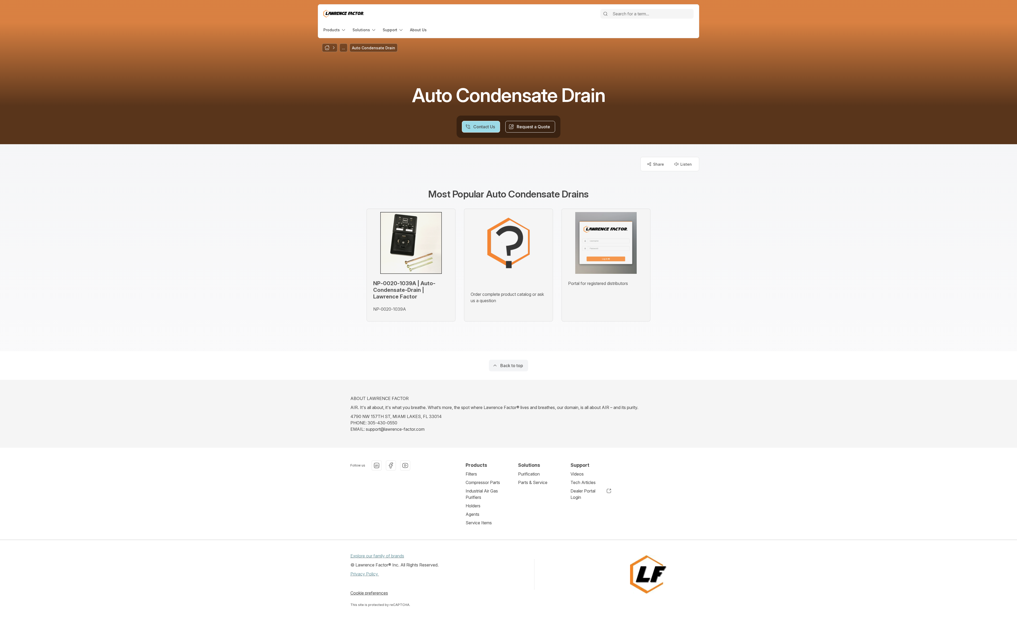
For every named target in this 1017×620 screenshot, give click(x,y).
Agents (472, 514)
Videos (577, 474)
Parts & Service (532, 482)
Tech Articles (583, 482)
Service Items (479, 522)
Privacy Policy (364, 574)
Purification (529, 474)
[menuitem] (334, 30)
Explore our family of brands (377, 556)
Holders (473, 505)
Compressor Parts (483, 482)
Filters (471, 474)
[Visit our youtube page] (405, 465)
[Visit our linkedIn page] (377, 465)
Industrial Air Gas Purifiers (482, 494)
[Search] (605, 14)
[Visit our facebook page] (391, 465)
